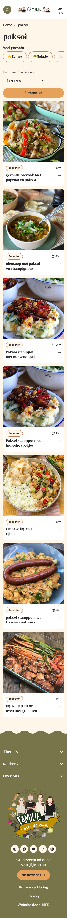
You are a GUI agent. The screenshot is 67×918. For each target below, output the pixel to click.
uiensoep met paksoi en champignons (23, 266)
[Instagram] (15, 849)
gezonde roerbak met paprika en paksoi (23, 177)
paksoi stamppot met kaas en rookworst (23, 620)
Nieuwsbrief (31, 875)
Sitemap (33, 896)
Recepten (14, 167)
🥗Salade (40, 56)
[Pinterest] (52, 849)
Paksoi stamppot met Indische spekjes (23, 443)
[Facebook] (24, 849)
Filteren (31, 93)
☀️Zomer (15, 56)
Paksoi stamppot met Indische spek (21, 354)
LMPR (44, 905)
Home (7, 25)
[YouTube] (33, 849)
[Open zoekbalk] (7, 9)
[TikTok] (43, 849)
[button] (33, 751)
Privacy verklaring (33, 887)
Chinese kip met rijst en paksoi (19, 531)
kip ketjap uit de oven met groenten (21, 708)
